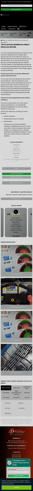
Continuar (16, 487)
